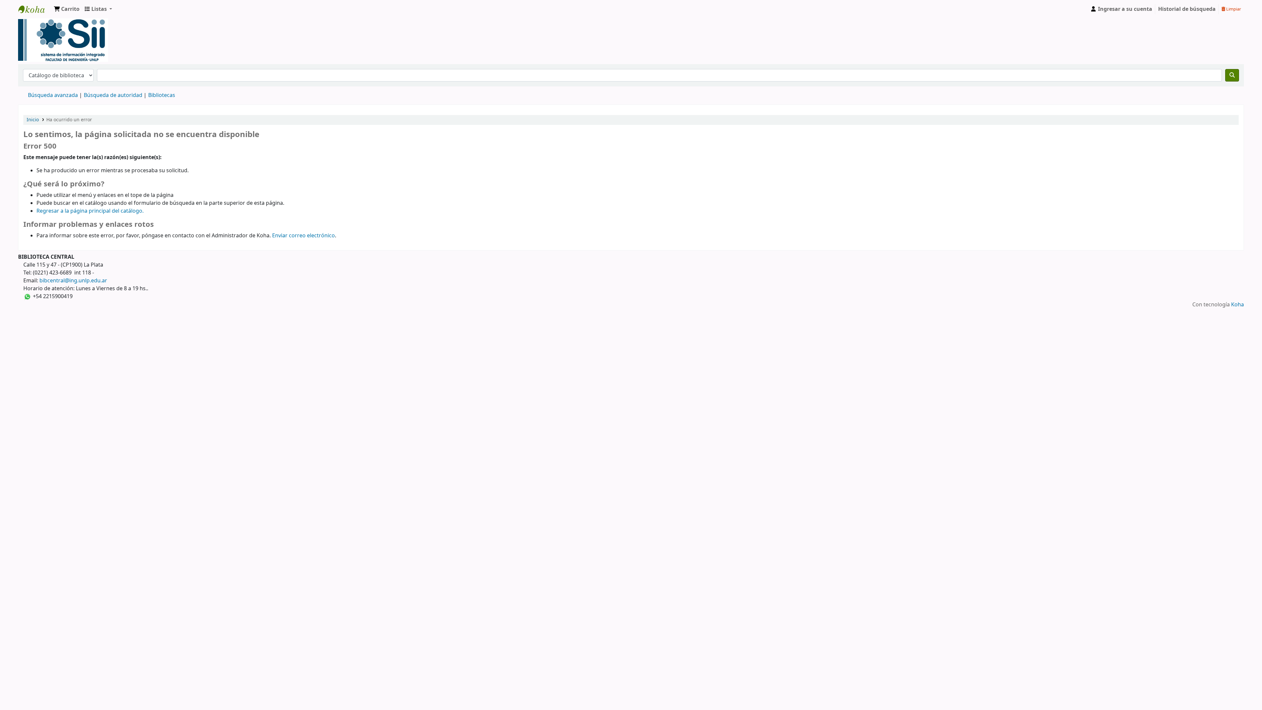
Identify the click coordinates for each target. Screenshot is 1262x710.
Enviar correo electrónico (303, 236)
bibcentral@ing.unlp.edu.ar (73, 281)
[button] (66, 9)
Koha (1237, 305)
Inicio (33, 119)
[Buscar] (1232, 75)
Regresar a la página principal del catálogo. (90, 211)
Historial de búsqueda (1187, 9)
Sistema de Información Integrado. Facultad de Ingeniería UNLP (34, 9)
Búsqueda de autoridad (113, 95)
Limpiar (1233, 9)
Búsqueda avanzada (53, 95)
